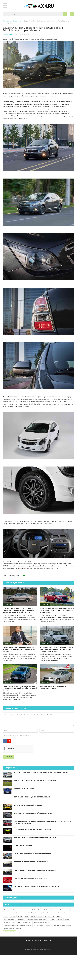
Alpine (22, 910)
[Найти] (65, 14)
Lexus (24, 913)
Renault (20, 916)
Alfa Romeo (13, 910)
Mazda (30, 913)
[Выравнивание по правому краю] (24, 714)
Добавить (8, 756)
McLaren (37, 913)
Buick (39, 910)
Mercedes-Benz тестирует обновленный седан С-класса (36, 837)
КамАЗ (67, 919)
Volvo (52, 919)
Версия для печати (37, 576)
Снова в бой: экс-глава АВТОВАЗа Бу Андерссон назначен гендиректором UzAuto (19, 649)
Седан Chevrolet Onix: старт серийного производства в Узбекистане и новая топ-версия (57, 610)
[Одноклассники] (40, 945)
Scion (26, 916)
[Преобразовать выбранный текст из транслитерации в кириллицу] (48, 714)
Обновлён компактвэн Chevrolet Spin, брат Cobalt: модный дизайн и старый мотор (20, 688)
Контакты (47, 941)
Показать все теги (9, 932)
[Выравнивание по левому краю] (18, 714)
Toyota (59, 916)
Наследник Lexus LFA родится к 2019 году (31, 878)
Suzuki (47, 916)
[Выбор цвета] (38, 714)
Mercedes (46, 913)
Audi (27, 910)
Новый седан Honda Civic (42, 922)
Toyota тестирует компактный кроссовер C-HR (33, 813)
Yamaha (59, 919)
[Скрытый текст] (41, 714)
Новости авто (8, 35)
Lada (17, 913)
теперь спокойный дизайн (12, 929)
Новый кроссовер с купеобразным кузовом (17, 922)
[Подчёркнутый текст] (11, 714)
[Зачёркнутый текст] (14, 714)
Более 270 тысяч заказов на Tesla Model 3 (31, 862)
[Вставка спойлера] (51, 714)
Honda (6, 913)
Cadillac (46, 910)
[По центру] (21, 714)
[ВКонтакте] (5, 741)
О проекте (29, 941)
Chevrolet (54, 910)
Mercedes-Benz (56, 913)
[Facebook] (30, 945)
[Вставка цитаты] (44, 714)
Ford (68, 910)
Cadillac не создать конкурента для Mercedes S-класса (36, 886)
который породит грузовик (62, 925)
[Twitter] (36, 945)
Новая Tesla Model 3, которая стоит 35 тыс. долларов (35, 870)
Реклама (38, 941)
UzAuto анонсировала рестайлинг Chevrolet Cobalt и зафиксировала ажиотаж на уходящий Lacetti (18, 610)
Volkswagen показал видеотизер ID (37, 919)
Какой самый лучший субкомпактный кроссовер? (35, 781)
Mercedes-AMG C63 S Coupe (24, 789)
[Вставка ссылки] (31, 714)
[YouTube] (46, 945)
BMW (33, 910)
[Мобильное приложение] (26, 945)
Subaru (39, 916)
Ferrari (62, 910)
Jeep (12, 913)
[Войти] (72, 14)
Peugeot (12, 916)
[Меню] (5, 5)
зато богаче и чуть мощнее (42, 925)
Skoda (33, 916)
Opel (5, 916)
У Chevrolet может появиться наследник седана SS (53, 687)
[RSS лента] (50, 945)
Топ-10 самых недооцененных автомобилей (32, 797)
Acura (6, 910)
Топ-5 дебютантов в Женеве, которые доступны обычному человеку (41, 772)
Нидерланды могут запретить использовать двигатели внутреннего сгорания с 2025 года (42, 822)
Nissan (66, 913)
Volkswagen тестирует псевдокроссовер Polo (32, 854)
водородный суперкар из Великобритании (17, 925)
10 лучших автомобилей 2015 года (28, 805)
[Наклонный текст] (8, 714)
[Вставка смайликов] (28, 714)
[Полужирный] (5, 714)
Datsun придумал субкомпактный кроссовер (32, 829)
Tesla (52, 916)
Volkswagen (20, 919)
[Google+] (43, 945)
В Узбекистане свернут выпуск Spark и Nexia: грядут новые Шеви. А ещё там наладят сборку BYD (56, 649)
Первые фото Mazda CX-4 (23, 846)
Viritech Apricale (9, 919)
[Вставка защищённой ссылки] (34, 714)
